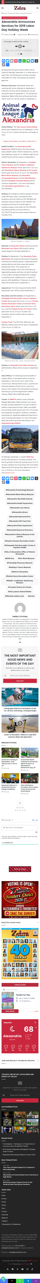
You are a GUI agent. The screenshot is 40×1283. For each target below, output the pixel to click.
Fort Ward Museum (28, 178)
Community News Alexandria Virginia (20, 13)
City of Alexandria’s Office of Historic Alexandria (20, 553)
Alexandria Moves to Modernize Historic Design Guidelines (9, 787)
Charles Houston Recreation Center (20, 541)
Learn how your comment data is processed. (19, 837)
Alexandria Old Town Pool (20, 521)
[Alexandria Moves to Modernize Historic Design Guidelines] (10, 778)
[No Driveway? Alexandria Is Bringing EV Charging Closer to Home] (20, 1114)
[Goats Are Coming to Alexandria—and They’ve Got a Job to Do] (10, 753)
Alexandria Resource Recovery (20, 530)
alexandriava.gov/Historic (14, 186)
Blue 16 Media (25, 1264)
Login (36, 820)
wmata (31, 596)
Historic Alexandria (20, 572)
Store (3, 1208)
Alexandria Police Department (20, 525)
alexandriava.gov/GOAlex (11, 423)
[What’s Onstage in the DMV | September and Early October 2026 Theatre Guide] (7, 1129)
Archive (4, 1198)
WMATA (13, 399)
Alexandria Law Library (10, 248)
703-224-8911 (19, 1245)
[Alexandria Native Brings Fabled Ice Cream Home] (32, 1114)
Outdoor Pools (7, 322)
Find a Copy (20, 869)
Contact (4, 1211)
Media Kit (5, 1218)
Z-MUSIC (5, 1221)
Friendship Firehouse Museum (18, 181)
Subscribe (5, 1214)
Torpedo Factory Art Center (21, 309)
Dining (4, 1205)
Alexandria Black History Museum (20, 494)
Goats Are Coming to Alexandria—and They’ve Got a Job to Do (10, 763)
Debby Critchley (9, 34)
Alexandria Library (18, 246)
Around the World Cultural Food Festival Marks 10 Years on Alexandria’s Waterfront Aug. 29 (29, 764)
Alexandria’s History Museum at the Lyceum (21, 170)
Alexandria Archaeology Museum (20, 490)
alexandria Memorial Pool (20, 517)
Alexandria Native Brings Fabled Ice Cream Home (19, 1155)
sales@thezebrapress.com (10, 1248)
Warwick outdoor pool (15, 596)
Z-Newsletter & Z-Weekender (11, 1224)
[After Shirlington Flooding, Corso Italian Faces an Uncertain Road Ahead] (29, 778)
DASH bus (30, 457)
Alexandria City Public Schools (22, 365)
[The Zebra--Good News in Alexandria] (20, 8)
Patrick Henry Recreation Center (20, 576)
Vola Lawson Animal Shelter (27, 127)
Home (5, 13)
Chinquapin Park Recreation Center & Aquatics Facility (20, 546)
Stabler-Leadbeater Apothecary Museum (20, 582)
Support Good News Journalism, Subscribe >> (20, 141)
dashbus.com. (10, 473)
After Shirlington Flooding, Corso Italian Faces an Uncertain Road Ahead (29, 788)
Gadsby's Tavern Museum (20, 567)
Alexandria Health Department (20, 503)
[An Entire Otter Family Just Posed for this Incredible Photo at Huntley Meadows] (7, 1122)
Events (4, 1202)
